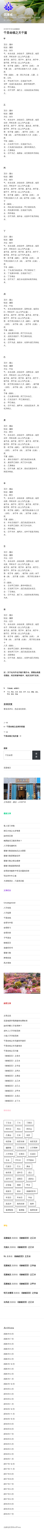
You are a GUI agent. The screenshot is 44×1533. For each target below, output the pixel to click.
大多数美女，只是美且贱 (14, 880)
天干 (24, 692)
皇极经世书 (8, 947)
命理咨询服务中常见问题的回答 (16, 870)
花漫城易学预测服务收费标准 (16, 1020)
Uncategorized (9, 902)
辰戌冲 (8, 1203)
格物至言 (7, 942)
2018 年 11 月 (9, 1413)
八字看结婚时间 (10, 845)
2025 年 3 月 (9, 1368)
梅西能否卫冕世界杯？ (13, 840)
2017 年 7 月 (9, 1484)
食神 (32, 1203)
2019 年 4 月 (9, 1389)
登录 (24, 709)
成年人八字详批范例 (12, 1030)
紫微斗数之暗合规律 (12, 860)
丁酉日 (29, 1122)
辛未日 (19, 1197)
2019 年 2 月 (9, 1399)
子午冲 (18, 1160)
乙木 (16, 692)
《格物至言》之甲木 (12, 1090)
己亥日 (8, 1166)
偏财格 (8, 1147)
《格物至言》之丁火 (12, 1100)
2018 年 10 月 (9, 1419)
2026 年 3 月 (9, 1354)
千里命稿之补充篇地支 (13, 1045)
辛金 (16, 694)
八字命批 (7, 907)
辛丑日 (8, 1197)
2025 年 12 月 (9, 1364)
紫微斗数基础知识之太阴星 (15, 850)
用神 (19, 1185)
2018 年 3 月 (9, 1449)
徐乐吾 (8, 1172)
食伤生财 (20, 1203)
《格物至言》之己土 (12, 1085)
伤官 (28, 1135)
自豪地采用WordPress (12, 1527)
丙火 (12, 692)
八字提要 (7, 912)
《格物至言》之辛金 (12, 1065)
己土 (28, 692)
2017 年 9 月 (9, 1474)
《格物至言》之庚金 (12, 1075)
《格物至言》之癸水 (12, 1055)
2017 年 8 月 (9, 1479)
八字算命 (9, 1154)
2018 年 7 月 (9, 1434)
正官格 (8, 1185)
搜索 (5, 748)
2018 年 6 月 (9, 1439)
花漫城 (8, 14)
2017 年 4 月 (9, 1489)
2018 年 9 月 (9, 1424)
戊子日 (8, 1178)
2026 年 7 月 (9, 1338)
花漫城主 (17, 29)
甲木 (8, 694)
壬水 (20, 692)
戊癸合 (31, 1178)
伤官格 (8, 1141)
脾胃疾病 (7, 957)
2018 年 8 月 (9, 1429)
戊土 (36, 692)
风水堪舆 (7, 962)
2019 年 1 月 (9, 1404)
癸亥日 (8, 1191)
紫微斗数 (7, 952)
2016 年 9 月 (9, 1504)
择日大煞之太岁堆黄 (12, 830)
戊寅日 (19, 1178)
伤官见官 (33, 1141)
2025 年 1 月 (9, 1378)
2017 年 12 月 (9, 1464)
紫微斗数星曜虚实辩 (12, 855)
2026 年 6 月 (9, 1344)
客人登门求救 (9, 825)
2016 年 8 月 (9, 1509)
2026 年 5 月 (9, 1349)
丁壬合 (8, 1122)
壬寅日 (21, 1154)
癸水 (12, 694)
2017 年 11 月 (9, 1469)
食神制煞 (9, 1210)
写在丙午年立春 (10, 875)
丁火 (8, 692)
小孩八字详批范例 (11, 1035)
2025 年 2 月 (9, 1373)
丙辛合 (29, 1129)
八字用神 (33, 1147)
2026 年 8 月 (9, 1333)
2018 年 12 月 (9, 1409)
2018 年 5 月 (9, 1444)
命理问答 (7, 932)
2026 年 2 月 (9, 1359)
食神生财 (33, 1210)
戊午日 (19, 1172)
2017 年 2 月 (9, 1499)
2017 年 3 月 (9, 1494)
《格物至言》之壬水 (12, 1060)
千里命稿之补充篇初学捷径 (15, 1040)
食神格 (21, 1210)
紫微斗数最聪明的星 (12, 865)
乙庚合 (8, 1135)
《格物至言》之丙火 (12, 1070)
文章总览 (7, 1015)
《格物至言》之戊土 (12, 1095)
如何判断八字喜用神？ (13, 1025)
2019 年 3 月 (9, 1394)
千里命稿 (9, 688)
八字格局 (20, 1147)
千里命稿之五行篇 (11, 1050)
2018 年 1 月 (9, 1459)
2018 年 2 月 (9, 1454)
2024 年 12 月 (9, 1384)
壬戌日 (33, 1154)
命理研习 (16, 688)
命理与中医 (8, 922)
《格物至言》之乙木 (12, 1080)
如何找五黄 (8, 835)
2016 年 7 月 (9, 1514)
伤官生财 (20, 1141)
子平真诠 (7, 937)
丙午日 (8, 1129)
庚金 (32, 692)
